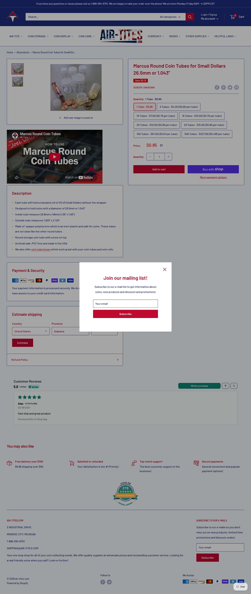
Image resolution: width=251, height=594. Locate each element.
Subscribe (125, 313)
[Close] (164, 269)
